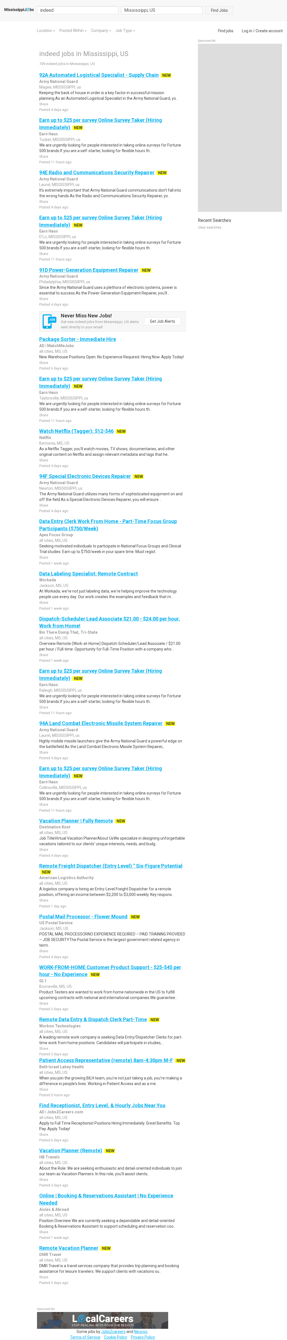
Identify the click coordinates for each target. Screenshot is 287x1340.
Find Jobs (219, 10)
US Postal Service (56, 923)
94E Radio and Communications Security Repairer (96, 172)
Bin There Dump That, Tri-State (68, 632)
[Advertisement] (240, 128)
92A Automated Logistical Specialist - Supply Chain (99, 75)
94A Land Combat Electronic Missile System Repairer (101, 723)
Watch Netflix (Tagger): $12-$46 (76, 431)
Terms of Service (85, 1337)
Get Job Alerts (162, 321)
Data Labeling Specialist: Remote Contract (88, 574)
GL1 (43, 981)
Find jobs (225, 31)
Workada (47, 580)
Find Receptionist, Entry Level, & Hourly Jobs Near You (102, 1105)
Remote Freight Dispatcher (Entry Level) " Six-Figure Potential (110, 866)
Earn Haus (48, 134)
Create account (269, 31)
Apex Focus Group (56, 535)
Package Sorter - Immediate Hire (77, 339)
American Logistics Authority (66, 877)
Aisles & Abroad (54, 1209)
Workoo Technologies (60, 1026)
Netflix (45, 437)
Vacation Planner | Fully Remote (76, 821)
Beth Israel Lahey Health (61, 1067)
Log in (247, 31)
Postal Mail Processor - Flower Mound (83, 916)
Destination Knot (54, 827)
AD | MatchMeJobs (56, 345)
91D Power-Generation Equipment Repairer (88, 270)
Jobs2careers (113, 1331)
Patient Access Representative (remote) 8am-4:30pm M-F (106, 1060)
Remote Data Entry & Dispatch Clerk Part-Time (93, 1019)
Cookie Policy (115, 1337)
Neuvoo (140, 1331)
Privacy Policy (143, 1337)
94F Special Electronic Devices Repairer (85, 476)
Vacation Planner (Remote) (70, 1150)
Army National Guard (58, 81)
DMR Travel (50, 1254)
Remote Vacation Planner (68, 1248)
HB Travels (49, 1157)
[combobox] (161, 10)
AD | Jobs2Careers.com (61, 1112)
